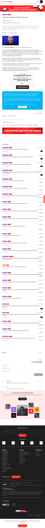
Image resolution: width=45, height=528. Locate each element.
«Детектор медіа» (39, 113)
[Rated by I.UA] (27, 511)
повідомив (16, 47)
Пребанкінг (4, 457)
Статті (8, 265)
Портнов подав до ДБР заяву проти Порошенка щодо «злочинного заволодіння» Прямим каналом (20, 323)
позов (18, 125)
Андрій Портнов (30, 125)
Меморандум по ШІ (23, 454)
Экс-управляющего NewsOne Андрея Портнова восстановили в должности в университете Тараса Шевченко (21, 315)
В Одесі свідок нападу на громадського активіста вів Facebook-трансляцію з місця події (18, 338)
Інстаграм (38, 455)
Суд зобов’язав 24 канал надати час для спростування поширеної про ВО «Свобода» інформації (20, 218)
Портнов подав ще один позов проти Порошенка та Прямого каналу (15, 203)
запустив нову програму (28, 67)
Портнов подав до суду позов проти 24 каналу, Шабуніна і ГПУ (14, 226)
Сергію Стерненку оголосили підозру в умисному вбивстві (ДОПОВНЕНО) (16, 164)
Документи (11, 256)
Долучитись (22, 107)
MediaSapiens (5, 453)
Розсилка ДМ (22, 462)
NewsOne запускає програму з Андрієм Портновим (12, 298)
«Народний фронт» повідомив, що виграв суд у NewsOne (13, 180)
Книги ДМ (21, 455)
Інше (8, 304)
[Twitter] (12, 33)
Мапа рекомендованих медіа (8, 468)
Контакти (21, 458)
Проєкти (4, 450)
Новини (9, 14)
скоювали (25, 54)
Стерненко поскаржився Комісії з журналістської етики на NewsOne (15, 149)
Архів (20, 463)
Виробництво (5, 296)
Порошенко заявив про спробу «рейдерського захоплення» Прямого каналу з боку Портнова (20, 210)
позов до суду (13, 125)
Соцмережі (39, 450)
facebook (37, 451)
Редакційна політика (23, 451)
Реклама (21, 457)
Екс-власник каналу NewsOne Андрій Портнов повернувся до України (15, 330)
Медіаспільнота (5, 147)
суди (4, 125)
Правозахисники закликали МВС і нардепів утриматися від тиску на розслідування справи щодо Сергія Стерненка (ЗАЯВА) (21, 173)
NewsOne (36, 125)
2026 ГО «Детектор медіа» (9, 489)
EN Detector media (5, 464)
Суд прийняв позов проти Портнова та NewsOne (11, 235)
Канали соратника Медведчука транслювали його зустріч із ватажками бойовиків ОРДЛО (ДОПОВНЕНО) (22, 274)
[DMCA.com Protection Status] (18, 511)
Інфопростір (5, 14)
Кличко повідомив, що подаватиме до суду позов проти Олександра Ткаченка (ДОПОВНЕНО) (19, 250)
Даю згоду (22, 525)
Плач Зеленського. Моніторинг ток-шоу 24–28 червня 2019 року (14, 266)
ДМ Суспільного (5, 454)
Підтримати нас (22, 459)
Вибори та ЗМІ (5, 463)
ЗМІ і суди (23, 125)
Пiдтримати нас (16, 476)
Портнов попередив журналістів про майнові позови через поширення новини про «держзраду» (20, 195)
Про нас (21, 450)
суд (7, 125)
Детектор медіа (5, 451)
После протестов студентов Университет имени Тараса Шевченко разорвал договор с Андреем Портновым (20, 306)
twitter (37, 453)
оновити (40, 360)
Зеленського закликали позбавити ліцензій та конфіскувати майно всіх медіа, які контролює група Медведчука (20, 290)
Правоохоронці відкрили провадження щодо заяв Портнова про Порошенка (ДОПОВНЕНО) (19, 281)
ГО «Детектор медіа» (6, 467)
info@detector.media (7, 488)
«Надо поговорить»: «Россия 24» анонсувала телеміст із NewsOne (14, 243)
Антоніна (4, 304)
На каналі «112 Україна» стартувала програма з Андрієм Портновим (14, 188)
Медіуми (4, 471)
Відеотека (4, 462)
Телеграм (37, 454)
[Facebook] (9, 33)
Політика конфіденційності (24, 453)
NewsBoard (4, 459)
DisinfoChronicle (5, 461)
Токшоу (4, 265)
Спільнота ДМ (22, 398)
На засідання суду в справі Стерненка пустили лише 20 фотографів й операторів (17, 156)
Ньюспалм (4, 470)
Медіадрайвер (5, 458)
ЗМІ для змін (4, 455)
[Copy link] (15, 33)
